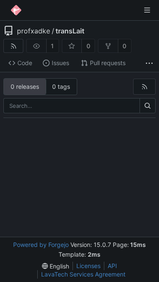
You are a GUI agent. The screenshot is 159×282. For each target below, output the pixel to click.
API (112, 265)
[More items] (149, 63)
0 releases (25, 86)
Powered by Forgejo (41, 244)
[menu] (55, 266)
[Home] (16, 10)
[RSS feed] (13, 46)
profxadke (33, 31)
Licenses (88, 265)
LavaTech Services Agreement (83, 274)
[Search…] (147, 105)
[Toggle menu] (147, 10)
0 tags (61, 86)
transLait (70, 31)
